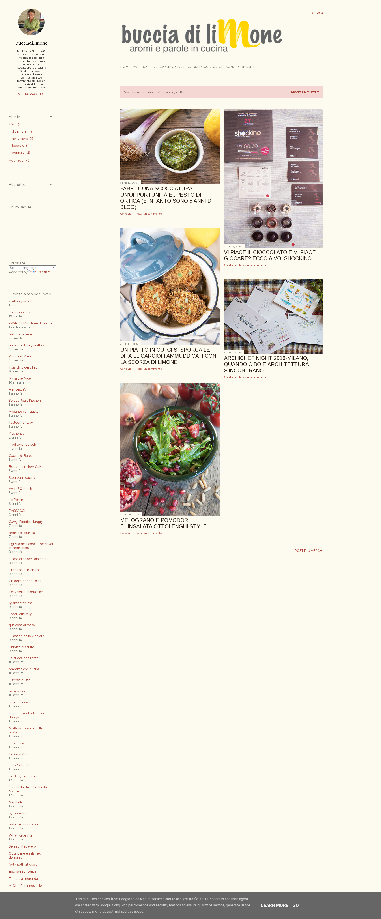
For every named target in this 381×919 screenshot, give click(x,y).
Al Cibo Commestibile (25, 886)
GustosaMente (20, 754)
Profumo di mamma (25, 570)
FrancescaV (17, 389)
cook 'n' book (19, 765)
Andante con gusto (24, 412)
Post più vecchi (308, 551)
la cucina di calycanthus (27, 345)
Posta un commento (148, 213)
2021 (14, 124)
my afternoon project (25, 824)
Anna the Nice (20, 378)
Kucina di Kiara (20, 356)
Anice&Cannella (21, 489)
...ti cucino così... (21, 312)
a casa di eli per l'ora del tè (29, 559)
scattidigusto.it (20, 301)
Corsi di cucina (202, 67)
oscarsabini (17, 691)
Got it (300, 905)
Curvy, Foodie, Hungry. (26, 522)
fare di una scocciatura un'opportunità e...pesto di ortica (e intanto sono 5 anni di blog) (166, 197)
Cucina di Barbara (22, 456)
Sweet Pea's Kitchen (25, 400)
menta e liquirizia (22, 533)
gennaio (20, 153)
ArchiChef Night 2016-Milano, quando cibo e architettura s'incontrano (266, 364)
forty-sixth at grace (23, 865)
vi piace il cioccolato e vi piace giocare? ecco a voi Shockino (270, 255)
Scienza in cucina (22, 478)
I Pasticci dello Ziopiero (26, 636)
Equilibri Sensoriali (22, 872)
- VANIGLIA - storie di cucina (30, 323)
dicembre (21, 131)
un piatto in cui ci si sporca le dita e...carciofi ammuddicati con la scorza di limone (168, 356)
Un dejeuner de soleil (25, 581)
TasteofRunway (21, 423)
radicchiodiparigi (21, 702)
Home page (130, 67)
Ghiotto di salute (21, 647)
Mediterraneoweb (22, 445)
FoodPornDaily (20, 614)
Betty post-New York (25, 467)
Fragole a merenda (23, 879)
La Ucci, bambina (22, 776)
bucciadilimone (31, 42)
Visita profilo (31, 94)
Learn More (274, 905)
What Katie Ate (21, 835)
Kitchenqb (17, 434)
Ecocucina (17, 743)
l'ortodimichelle (20, 334)
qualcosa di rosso (22, 625)
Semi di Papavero (22, 846)
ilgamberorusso (21, 603)
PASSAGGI (17, 511)
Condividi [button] (126, 213)
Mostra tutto (305, 92)
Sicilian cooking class (164, 67)
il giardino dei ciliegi (23, 367)
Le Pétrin (16, 500)
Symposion (17, 813)
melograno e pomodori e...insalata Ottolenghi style (163, 523)
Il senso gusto (19, 680)
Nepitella (15, 802)
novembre (22, 138)
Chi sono (227, 67)
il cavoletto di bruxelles (26, 592)
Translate (44, 272)
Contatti (246, 67)
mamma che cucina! (24, 669)
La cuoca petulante (24, 658)
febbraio (20, 146)
